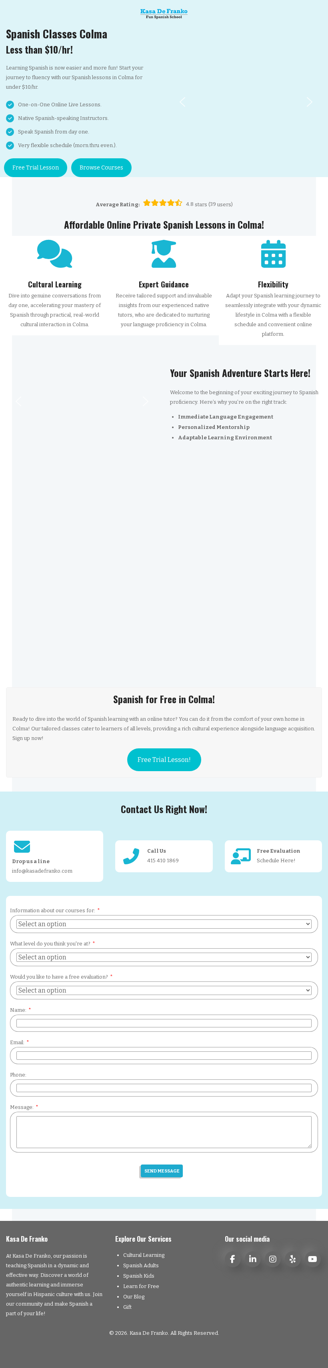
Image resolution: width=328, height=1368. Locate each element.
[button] (182, 102)
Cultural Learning (143, 1255)
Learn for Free (141, 1286)
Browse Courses (101, 167)
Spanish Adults (141, 1265)
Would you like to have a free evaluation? (59, 977)
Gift (127, 1307)
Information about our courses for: (52, 910)
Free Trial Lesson (35, 167)
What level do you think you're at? (50, 944)
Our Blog (133, 1297)
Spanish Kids (138, 1276)
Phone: (18, 1075)
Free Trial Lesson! (164, 760)
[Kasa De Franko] (164, 13)
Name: (18, 1010)
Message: (22, 1107)
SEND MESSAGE (162, 1171)
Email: (17, 1042)
